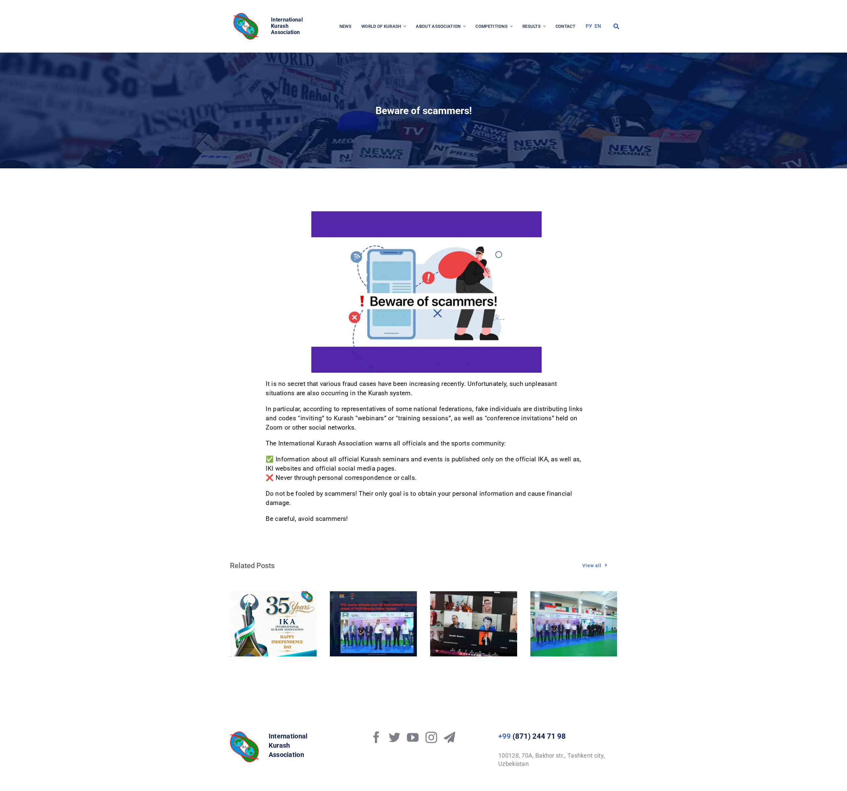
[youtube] (413, 737)
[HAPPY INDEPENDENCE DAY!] (273, 596)
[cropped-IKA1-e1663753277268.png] (247, 15)
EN (598, 26)
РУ (589, 26)
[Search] (616, 26)
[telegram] (449, 737)
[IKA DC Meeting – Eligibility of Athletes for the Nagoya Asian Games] (473, 596)
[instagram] (431, 737)
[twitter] (394, 737)
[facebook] (376, 737)
